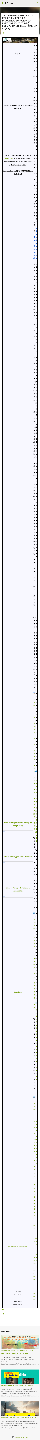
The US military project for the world (18, 857)
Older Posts (18, 992)
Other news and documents (17, 1259)
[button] (3, 33)
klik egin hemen (36, 243)
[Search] (37, 3)
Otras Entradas (34, 1200)
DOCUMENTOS (34, 1276)
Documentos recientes (34, 1231)
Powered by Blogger (21, 1437)
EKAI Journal (9, 3)
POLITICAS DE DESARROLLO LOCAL (34, 1140)
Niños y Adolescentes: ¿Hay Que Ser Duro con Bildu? (17, 1385)
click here (9, 159)
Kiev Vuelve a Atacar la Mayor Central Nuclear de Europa (18, 1417)
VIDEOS (34, 1260)
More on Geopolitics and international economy (18, 1246)
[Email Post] (3, 1310)
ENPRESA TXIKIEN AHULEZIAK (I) (36, 811)
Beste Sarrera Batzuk (36, 1143)
